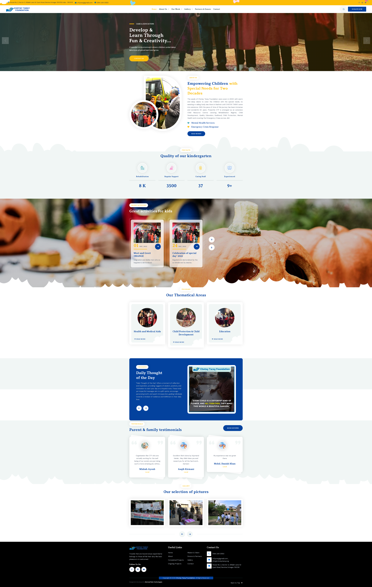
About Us (163, 9)
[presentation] (5, 40)
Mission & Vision (193, 553)
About (170, 556)
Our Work (175, 9)
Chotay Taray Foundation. (185, 578)
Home (154, 9)
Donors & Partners (194, 556)
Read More (140, 339)
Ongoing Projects (174, 564)
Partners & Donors (203, 9)
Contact (216, 9)
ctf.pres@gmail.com (85, 3)
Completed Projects (176, 560)
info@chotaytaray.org (220, 561)
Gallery (187, 9)
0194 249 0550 (102, 3)
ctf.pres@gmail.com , (220, 558)
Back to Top (235, 583)
